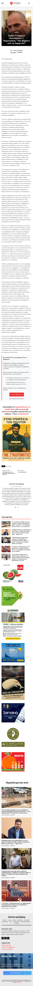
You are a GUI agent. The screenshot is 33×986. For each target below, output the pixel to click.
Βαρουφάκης (8, 466)
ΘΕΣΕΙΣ (16, 32)
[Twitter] (17, 507)
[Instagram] (3, 938)
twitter (7, 412)
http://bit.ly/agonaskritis (16, 486)
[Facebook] (15, 507)
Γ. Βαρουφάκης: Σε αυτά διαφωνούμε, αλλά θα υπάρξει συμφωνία (8, 473)
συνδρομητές (22, 414)
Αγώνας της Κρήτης (18, 50)
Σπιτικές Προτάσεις (22, 472)
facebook (22, 409)
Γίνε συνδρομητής (16, 394)
